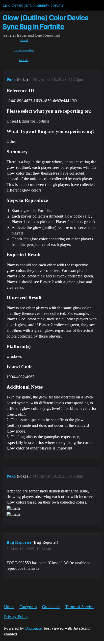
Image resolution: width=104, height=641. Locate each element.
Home (9, 607)
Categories (28, 607)
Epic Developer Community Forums (33, 5)
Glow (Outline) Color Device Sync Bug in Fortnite (46, 22)
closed (24, 40)
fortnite (24, 60)
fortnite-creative (24, 50)
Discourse (33, 628)
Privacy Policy (16, 616)
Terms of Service (79, 607)
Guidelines (51, 607)
